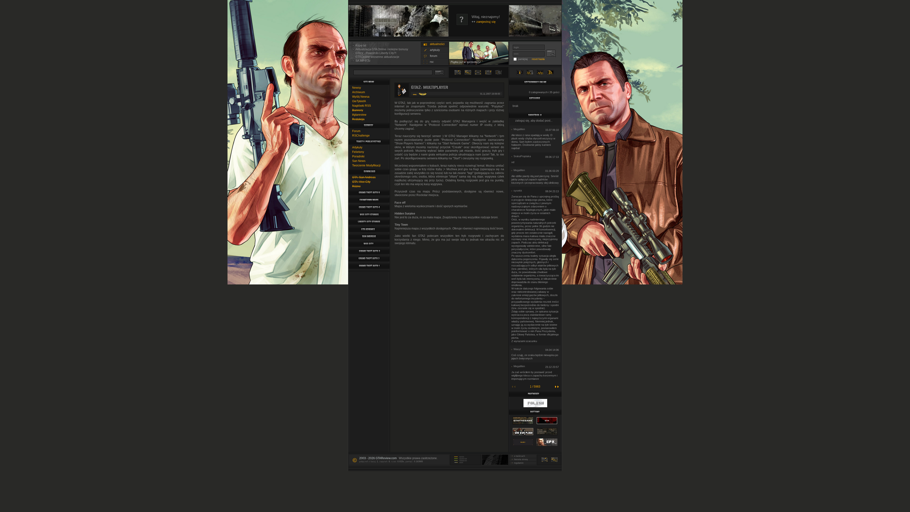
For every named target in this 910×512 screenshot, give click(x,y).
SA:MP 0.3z (362, 60)
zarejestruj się (486, 21)
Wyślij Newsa (360, 96)
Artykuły (357, 147)
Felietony (358, 152)
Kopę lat (360, 45)
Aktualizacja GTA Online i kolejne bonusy (381, 49)
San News (358, 161)
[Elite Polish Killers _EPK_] (547, 446)
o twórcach (519, 456)
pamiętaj (523, 59)
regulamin (518, 463)
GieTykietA (359, 101)
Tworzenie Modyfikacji (366, 165)
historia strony (520, 459)
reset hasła (538, 59)
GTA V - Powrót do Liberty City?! (375, 53)
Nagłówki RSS (361, 105)
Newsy (356, 87)
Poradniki (358, 156)
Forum (356, 131)
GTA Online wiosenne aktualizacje (376, 57)
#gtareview (359, 114)
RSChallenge (361, 135)
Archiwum (358, 92)
